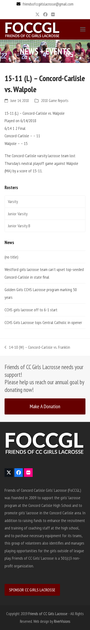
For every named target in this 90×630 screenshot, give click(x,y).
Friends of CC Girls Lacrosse (47, 613)
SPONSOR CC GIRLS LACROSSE (32, 590)
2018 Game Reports (54, 100)
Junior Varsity (18, 213)
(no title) (11, 257)
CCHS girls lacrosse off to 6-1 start (31, 309)
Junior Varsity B (19, 225)
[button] (82, 29)
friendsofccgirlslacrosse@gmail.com (48, 4)
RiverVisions (62, 621)
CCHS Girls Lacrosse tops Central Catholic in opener (43, 322)
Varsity (13, 201)
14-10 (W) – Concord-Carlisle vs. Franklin (37, 347)
